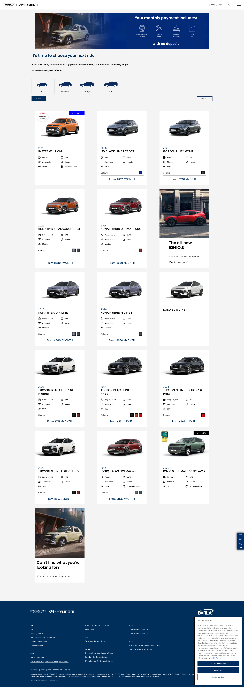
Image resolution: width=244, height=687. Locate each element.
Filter (40, 98)
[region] (218, 651)
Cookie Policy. (215, 658)
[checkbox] (42, 86)
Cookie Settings (218, 677)
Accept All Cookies (218, 663)
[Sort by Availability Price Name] (204, 98)
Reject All (218, 670)
